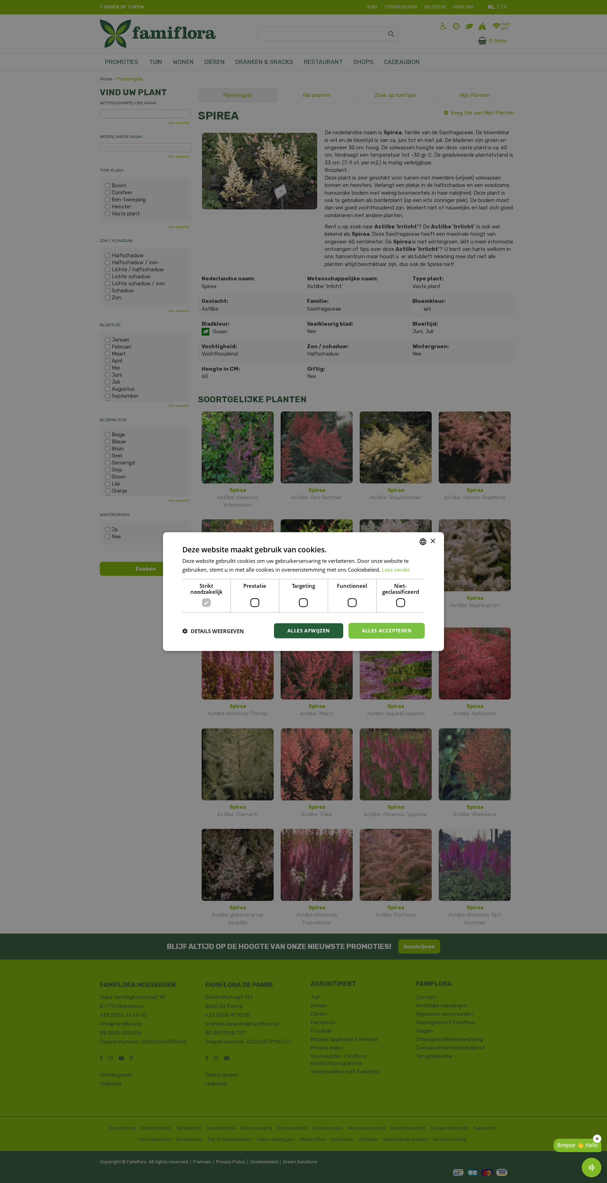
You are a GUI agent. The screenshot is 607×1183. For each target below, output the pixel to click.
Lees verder (396, 569)
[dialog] (303, 591)
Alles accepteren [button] (386, 630)
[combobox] (422, 541)
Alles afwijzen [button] (308, 630)
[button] (213, 631)
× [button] (432, 541)
